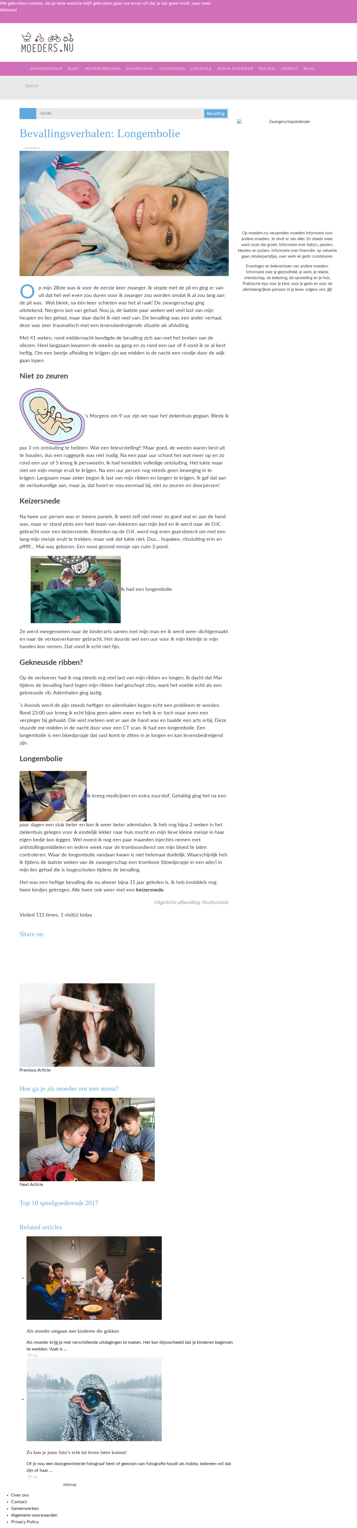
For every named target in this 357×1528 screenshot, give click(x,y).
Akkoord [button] (8, 10)
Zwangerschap (25, 50)
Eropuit (17, 141)
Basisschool (23, 84)
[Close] (8, 21)
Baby (73, 69)
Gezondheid (22, 96)
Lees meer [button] (201, 3)
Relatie (17, 130)
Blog (14, 153)
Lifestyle (20, 107)
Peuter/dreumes (103, 69)
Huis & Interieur (28, 119)
